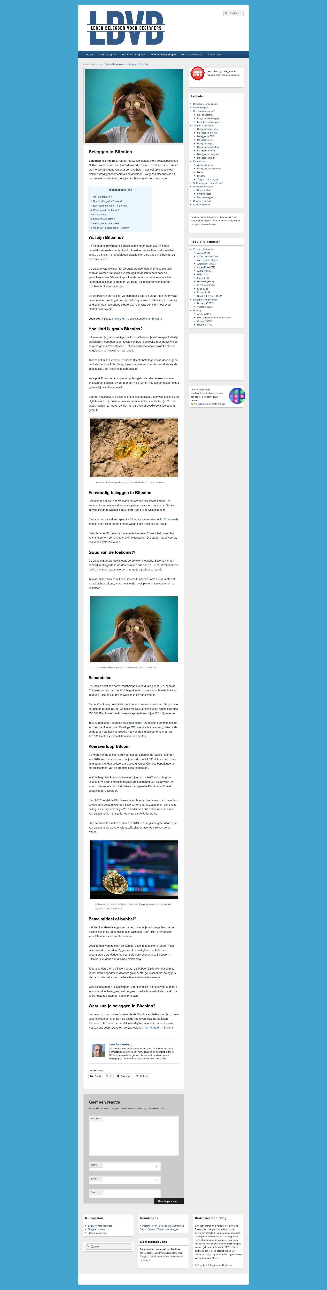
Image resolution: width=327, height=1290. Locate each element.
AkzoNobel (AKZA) (206, 263)
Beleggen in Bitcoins (138, 64)
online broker (122, 537)
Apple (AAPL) (204, 314)
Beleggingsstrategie (203, 186)
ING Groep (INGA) (206, 285)
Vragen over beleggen (208, 179)
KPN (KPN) (202, 288)
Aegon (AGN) (203, 252)
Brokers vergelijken (192, 54)
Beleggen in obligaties (208, 147)
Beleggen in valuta (206, 150)
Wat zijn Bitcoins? (101, 196)
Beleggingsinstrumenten (209, 168)
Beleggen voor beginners (205, 103)
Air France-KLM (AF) (207, 260)
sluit (130, 189)
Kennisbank (214, 54)
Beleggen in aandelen (207, 129)
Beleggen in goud (205, 143)
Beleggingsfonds (205, 114)
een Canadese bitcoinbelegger (123, 723)
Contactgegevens (202, 204)
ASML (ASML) (204, 270)
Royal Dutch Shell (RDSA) (210, 296)
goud (150, 560)
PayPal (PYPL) (204, 324)
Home (89, 54)
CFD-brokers (210, 216)
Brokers (201, 175)
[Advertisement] (216, 356)
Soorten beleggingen (163, 54)
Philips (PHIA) (204, 292)
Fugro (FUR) (203, 278)
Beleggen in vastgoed (208, 154)
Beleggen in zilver (206, 157)
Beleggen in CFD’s (206, 136)
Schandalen (98, 214)
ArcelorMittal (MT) (206, 267)
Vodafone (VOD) (205, 306)
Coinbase (170, 519)
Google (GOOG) (205, 321)
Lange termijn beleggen (208, 118)
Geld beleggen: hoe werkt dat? (208, 183)
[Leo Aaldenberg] (98, 1057)
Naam (94, 1164)
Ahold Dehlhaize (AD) (207, 256)
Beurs (200, 172)
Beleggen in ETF (205, 139)
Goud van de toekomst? (104, 210)
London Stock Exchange (205, 299)
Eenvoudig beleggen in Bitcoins (108, 205)
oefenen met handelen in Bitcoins (153, 1027)
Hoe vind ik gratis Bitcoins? (106, 201)
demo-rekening (208, 224)
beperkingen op (135, 690)
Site (93, 1192)
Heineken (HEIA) (205, 281)
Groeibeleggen (204, 193)
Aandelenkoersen (205, 164)
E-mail (94, 1178)
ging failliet (147, 709)
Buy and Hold (204, 190)
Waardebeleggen (205, 197)
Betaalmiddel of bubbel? (104, 223)
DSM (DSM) (203, 274)
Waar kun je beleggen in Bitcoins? (110, 227)
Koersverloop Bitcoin (102, 219)
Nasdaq (197, 310)
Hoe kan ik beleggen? (133, 54)
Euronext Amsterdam (203, 249)
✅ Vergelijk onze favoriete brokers (208, 403)
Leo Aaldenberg (121, 1044)
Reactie (95, 1118)
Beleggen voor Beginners (219, 1265)
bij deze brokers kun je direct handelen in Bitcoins (132, 318)
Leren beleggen (107, 54)
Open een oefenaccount (227, 74)
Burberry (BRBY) (205, 303)
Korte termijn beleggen (208, 121)
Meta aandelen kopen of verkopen (214, 317)
